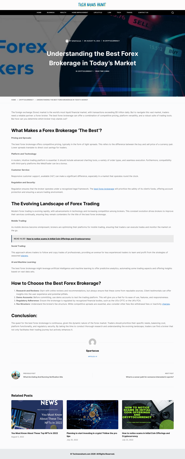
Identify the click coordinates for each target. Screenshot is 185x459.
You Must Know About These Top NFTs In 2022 (34, 433)
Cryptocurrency (112, 41)
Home (39, 12)
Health (63, 12)
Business (50, 12)
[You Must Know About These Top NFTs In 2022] (37, 414)
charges (166, 304)
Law (109, 12)
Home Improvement (80, 12)
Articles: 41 (92, 356)
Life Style (98, 12)
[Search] (173, 13)
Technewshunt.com (81, 454)
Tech (119, 12)
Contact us (143, 12)
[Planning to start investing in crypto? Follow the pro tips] (92, 414)
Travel (130, 12)
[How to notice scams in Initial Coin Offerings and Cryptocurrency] (148, 414)
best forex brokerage (104, 189)
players (24, 255)
